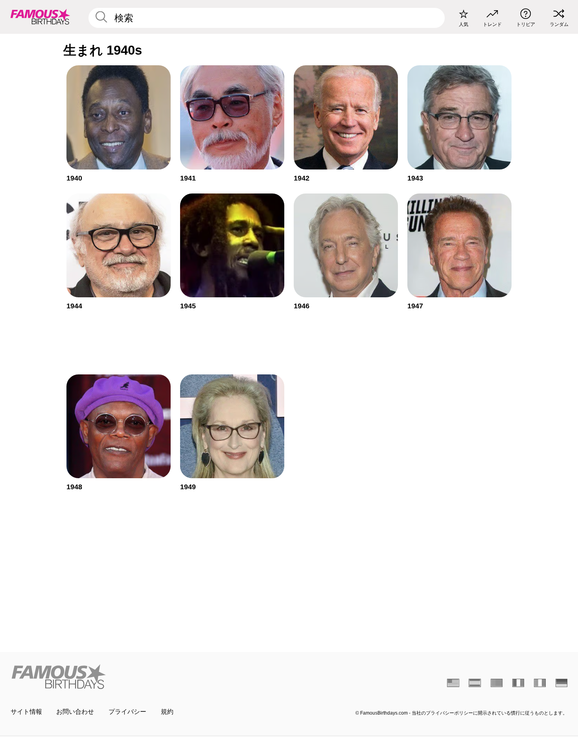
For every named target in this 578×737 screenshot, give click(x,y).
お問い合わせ (75, 711)
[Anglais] (453, 683)
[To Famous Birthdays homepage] (40, 17)
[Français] (518, 683)
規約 (167, 711)
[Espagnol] (475, 683)
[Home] (147, 676)
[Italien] (540, 683)
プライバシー (127, 711)
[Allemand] (562, 683)
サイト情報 (26, 711)
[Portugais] (497, 683)
